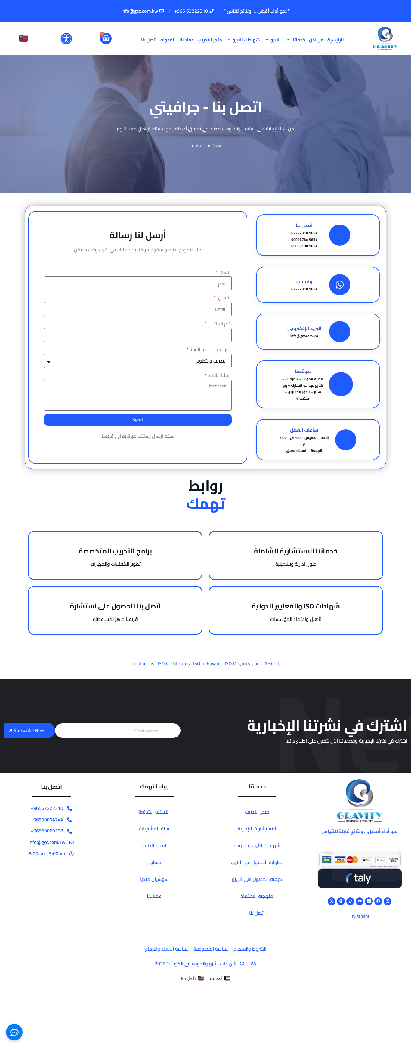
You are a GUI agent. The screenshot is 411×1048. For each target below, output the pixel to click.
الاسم (225, 272)
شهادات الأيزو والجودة (257, 845)
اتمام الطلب (154, 845)
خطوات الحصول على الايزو (257, 862)
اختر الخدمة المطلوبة (210, 349)
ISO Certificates (174, 663)
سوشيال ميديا (154, 879)
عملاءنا (186, 39)
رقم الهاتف (219, 323)
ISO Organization (242, 663)
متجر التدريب (210, 39)
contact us (143, 663)
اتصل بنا (149, 39)
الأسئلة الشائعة (154, 811)
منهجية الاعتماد (257, 895)
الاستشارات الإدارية (257, 828)
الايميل (224, 297)
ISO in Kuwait (207, 663)
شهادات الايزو (246, 39)
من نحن (316, 39)
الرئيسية (335, 39)
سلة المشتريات (154, 828)
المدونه (168, 39)
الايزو (275, 39)
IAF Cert (271, 663)
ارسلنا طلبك (219, 375)
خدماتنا (298, 39)
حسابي (154, 862)
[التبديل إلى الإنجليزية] (23, 38)
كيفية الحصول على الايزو (257, 879)
